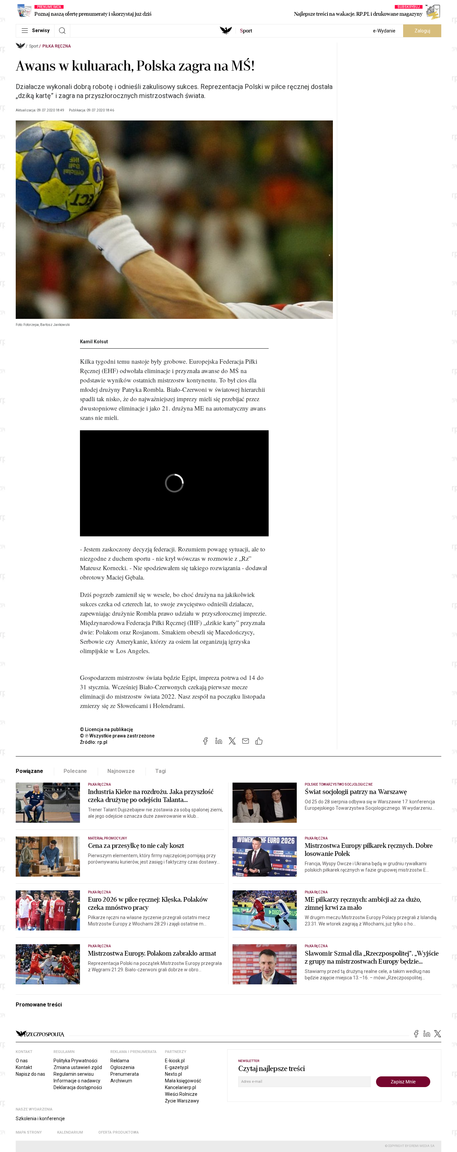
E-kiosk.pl (175, 1060)
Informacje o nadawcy (77, 1080)
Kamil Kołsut (94, 341)
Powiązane (29, 771)
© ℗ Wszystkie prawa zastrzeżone (117, 735)
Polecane (75, 771)
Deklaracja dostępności (78, 1087)
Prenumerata (124, 1074)
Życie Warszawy (182, 1100)
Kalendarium (70, 1132)
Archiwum (121, 1080)
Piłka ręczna (56, 46)
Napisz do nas (30, 1074)
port (246, 30)
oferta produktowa (118, 1132)
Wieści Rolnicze (181, 1094)
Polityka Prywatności (75, 1060)
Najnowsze (121, 771)
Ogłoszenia (122, 1067)
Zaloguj (422, 30)
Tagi (160, 771)
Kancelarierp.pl (180, 1087)
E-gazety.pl (176, 1067)
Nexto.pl (173, 1074)
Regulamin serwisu (74, 1074)
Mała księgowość (183, 1080)
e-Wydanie (384, 30)
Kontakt (24, 1067)
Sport (33, 46)
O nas (22, 1060)
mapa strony (29, 1132)
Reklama (119, 1060)
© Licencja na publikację (106, 729)
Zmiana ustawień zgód (78, 1067)
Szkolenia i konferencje (40, 1118)
